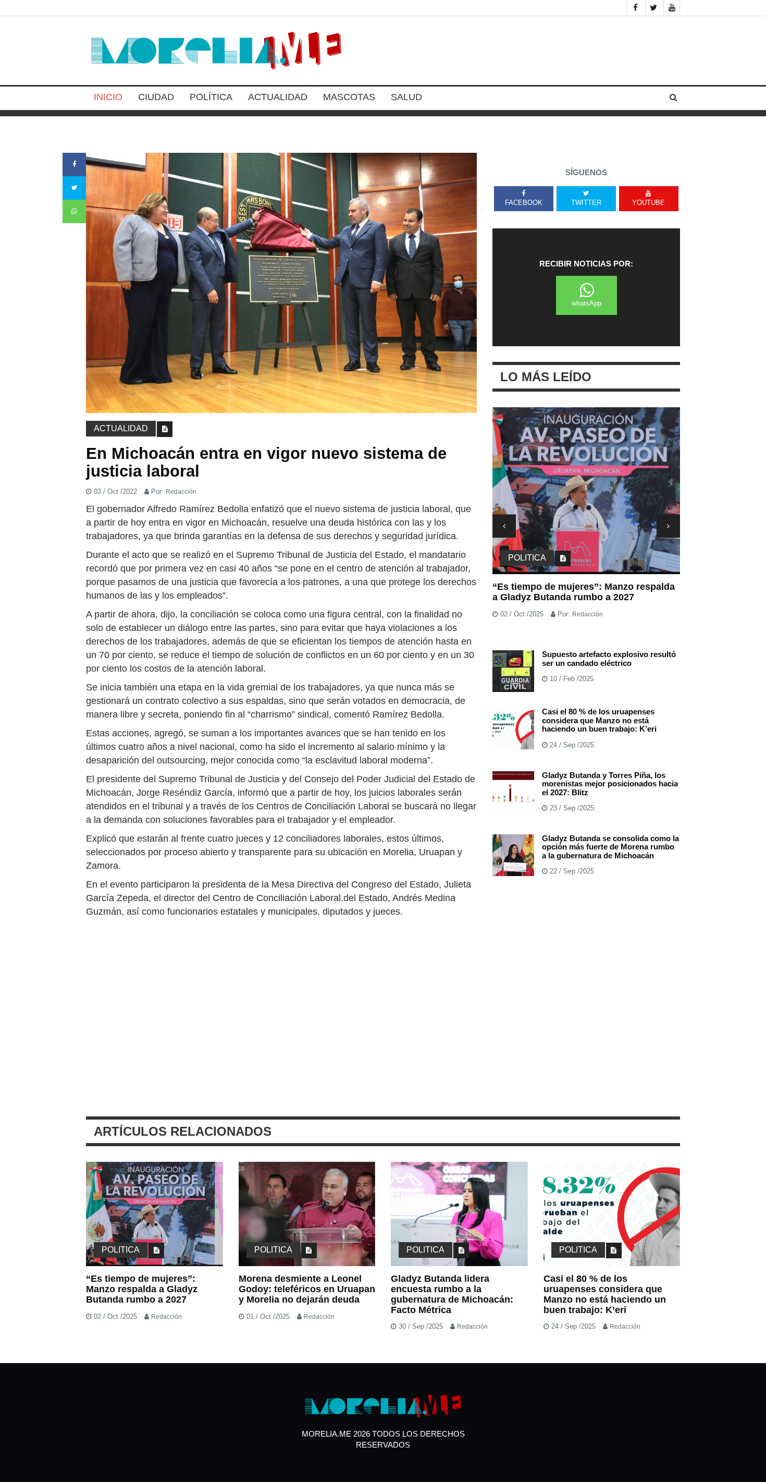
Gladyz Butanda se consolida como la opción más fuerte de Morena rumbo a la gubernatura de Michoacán (610, 847)
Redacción (181, 491)
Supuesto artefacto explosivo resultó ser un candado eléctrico (609, 658)
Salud (406, 97)
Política (211, 97)
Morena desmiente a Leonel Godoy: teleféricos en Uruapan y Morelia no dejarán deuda (307, 1289)
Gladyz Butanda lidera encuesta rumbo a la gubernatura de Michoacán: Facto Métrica (452, 1294)
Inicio (108, 97)
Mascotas (349, 97)
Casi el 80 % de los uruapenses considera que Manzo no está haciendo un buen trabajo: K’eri (599, 720)
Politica (527, 557)
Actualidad (277, 97)
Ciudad (156, 97)
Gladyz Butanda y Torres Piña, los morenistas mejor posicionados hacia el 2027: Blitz (610, 784)
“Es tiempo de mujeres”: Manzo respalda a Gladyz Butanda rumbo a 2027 (583, 591)
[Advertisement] (281, 997)
